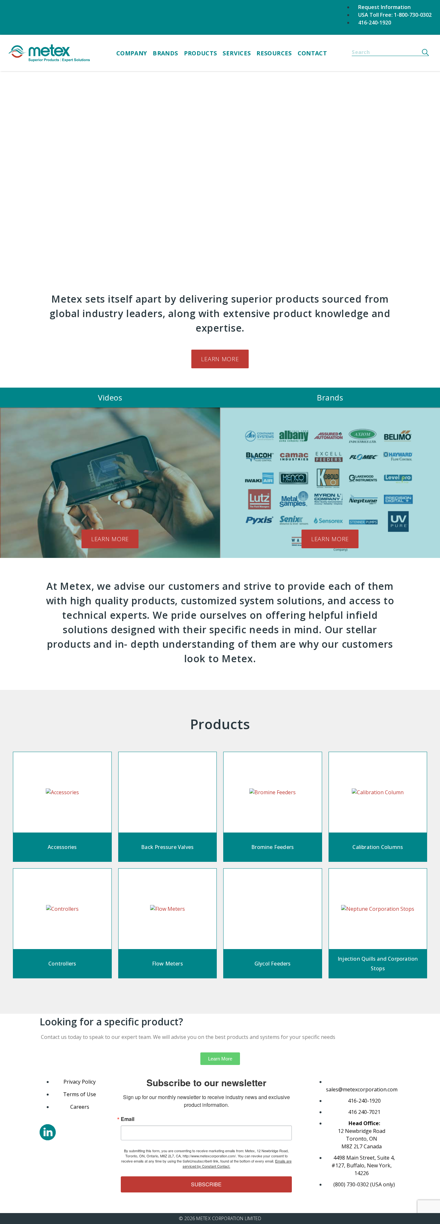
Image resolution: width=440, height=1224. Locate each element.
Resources (274, 53)
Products (200, 53)
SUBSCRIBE (206, 1184)
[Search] (425, 52)
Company (131, 53)
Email (127, 1119)
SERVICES (237, 53)
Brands (165, 53)
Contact (312, 53)
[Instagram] (48, 1132)
